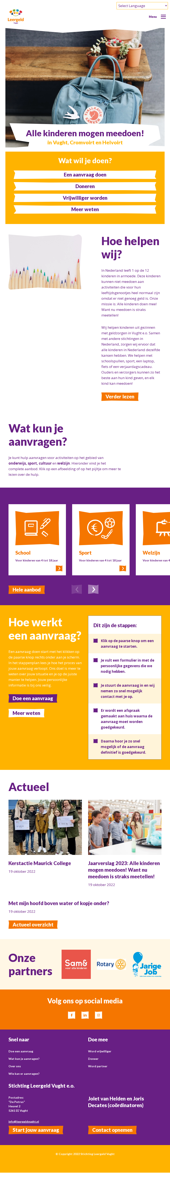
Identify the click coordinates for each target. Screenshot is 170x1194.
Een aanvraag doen (85, 175)
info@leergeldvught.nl (23, 1121)
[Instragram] (98, 1015)
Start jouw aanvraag (36, 1130)
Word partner (97, 1066)
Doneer (93, 1058)
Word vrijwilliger (99, 1051)
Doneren (85, 186)
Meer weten (85, 209)
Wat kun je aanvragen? (23, 1058)
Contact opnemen (112, 1130)
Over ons (14, 1066)
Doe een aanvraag (33, 698)
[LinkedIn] (85, 1015)
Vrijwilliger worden (85, 198)
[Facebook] (71, 1015)
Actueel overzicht (33, 924)
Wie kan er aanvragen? (23, 1073)
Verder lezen (120, 396)
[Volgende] (93, 590)
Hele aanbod (27, 590)
